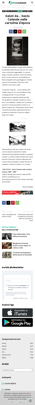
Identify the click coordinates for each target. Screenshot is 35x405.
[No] (33, 398)
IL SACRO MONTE (10, 384)
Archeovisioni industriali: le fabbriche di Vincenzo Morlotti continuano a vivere (25, 217)
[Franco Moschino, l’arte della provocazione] (7, 236)
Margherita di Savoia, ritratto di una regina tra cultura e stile (21, 245)
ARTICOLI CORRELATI (9, 227)
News (8, 7)
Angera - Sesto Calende (18, 7)
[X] (15, 31)
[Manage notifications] (30, 400)
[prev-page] (3, 262)
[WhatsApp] (24, 31)
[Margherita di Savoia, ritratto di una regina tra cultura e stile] (7, 245)
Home (3, 7)
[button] (3, 2)
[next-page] (6, 262)
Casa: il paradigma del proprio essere (9, 215)
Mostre (30, 11)
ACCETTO (13, 402)
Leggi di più (21, 402)
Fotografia (25, 11)
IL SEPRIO (7, 390)
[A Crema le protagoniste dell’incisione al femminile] (7, 255)
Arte (20, 11)
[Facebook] (11, 31)
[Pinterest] (20, 31)
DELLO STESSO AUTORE (10, 230)
